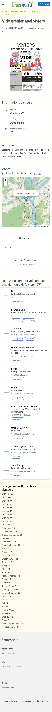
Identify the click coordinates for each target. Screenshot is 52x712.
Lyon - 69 (6, 524)
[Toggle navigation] (3, 3)
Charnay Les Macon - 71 (12, 589)
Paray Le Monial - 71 (11, 576)
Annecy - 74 (7, 552)
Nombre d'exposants (17, 129)
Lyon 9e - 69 (7, 521)
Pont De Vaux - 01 (10, 610)
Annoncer (45, 4)
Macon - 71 (7, 548)
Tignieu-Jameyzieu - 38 (12, 535)
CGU (3, 658)
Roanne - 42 (7, 572)
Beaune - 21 (7, 579)
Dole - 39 (6, 603)
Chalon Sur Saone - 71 (12, 559)
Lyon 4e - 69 (7, 504)
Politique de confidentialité (12, 666)
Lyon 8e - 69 (7, 518)
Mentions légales (8, 653)
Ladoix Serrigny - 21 (10, 627)
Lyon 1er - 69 (7, 494)
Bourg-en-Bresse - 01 (11, 545)
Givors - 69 (6, 596)
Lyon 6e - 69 (7, 511)
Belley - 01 (6, 555)
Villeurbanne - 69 (9, 531)
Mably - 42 (6, 565)
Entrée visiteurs (15, 119)
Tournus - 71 (7, 562)
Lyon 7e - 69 (7, 514)
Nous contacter (8, 688)
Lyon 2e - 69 (7, 497)
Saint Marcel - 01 (9, 542)
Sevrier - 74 (7, 606)
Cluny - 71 (6, 620)
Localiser (38, 174)
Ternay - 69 (7, 613)
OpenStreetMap (37, 226)
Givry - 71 (6, 569)
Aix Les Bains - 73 (10, 586)
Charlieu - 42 (7, 617)
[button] (26, 199)
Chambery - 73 (8, 528)
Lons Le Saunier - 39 (11, 593)
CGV (3, 662)
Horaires (12, 110)
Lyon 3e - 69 (7, 501)
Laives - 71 (6, 600)
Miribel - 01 (7, 583)
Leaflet (27, 226)
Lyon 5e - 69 (7, 507)
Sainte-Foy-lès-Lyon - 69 (12, 624)
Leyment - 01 (7, 538)
